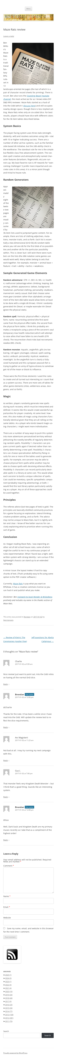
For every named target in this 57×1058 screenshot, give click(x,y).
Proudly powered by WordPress (15, 1053)
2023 (8, 981)
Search (6, 1031)
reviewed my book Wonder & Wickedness (34, 597)
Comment (8, 865)
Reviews (27, 617)
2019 (8, 995)
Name (7, 896)
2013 (9, 1014)
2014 (8, 1011)
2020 (8, 991)
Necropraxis (8, 620)
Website (7, 917)
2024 (8, 978)
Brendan (19, 694)
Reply (5, 684)
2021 (8, 988)
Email (6, 907)
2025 (8, 975)
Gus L (17, 770)
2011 (8, 1021)
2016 (8, 1004)
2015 (8, 1008)
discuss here (29, 105)
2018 (8, 998)
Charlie (18, 661)
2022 (8, 985)
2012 (9, 1018)
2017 (8, 1001)
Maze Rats (18, 583)
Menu (28, 9)
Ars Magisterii (21, 737)
